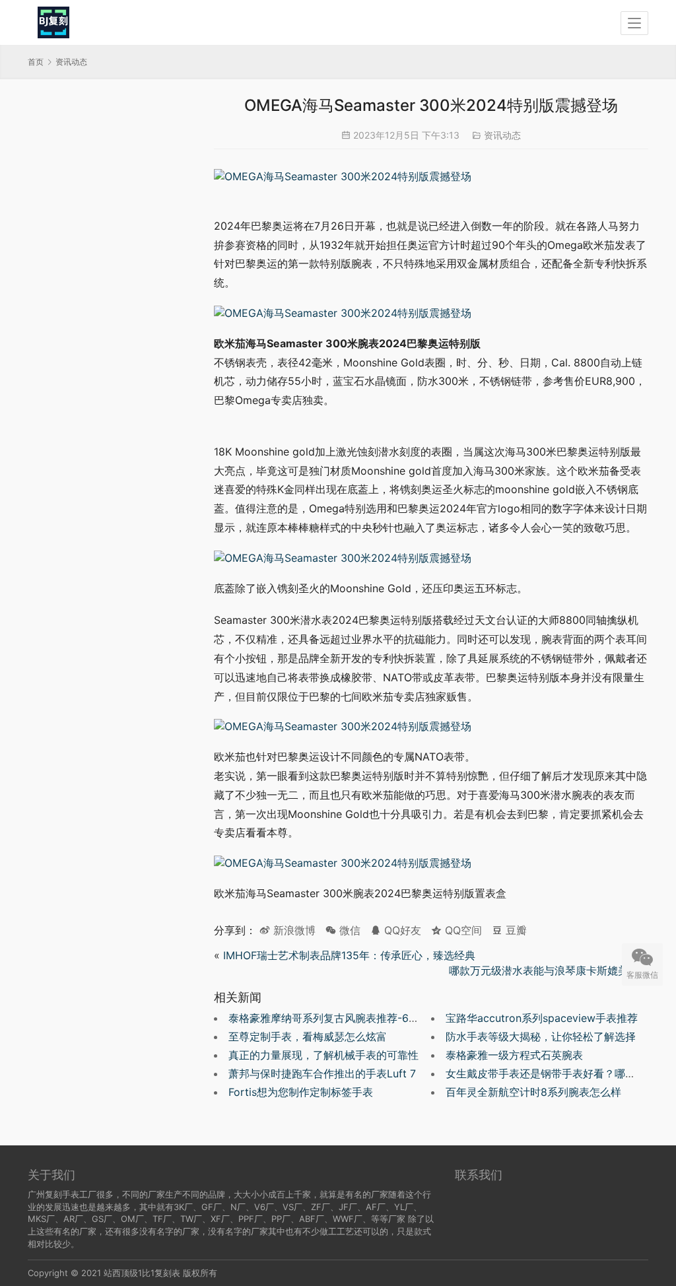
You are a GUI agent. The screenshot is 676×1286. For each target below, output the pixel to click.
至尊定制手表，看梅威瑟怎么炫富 (307, 1036)
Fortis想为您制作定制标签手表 (300, 1092)
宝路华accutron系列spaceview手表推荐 (542, 1018)
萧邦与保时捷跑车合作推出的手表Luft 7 (322, 1073)
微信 (342, 930)
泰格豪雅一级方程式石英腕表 (514, 1055)
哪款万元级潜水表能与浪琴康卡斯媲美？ (542, 970)
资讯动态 (502, 135)
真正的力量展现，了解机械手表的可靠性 (323, 1055)
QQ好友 (401, 930)
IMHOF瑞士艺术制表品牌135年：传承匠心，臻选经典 (349, 955)
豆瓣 (514, 930)
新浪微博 (293, 930)
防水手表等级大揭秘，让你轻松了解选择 (541, 1036)
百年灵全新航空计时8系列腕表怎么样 (533, 1092)
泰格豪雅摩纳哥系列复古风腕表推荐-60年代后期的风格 (358, 1018)
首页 (36, 62)
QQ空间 (462, 930)
